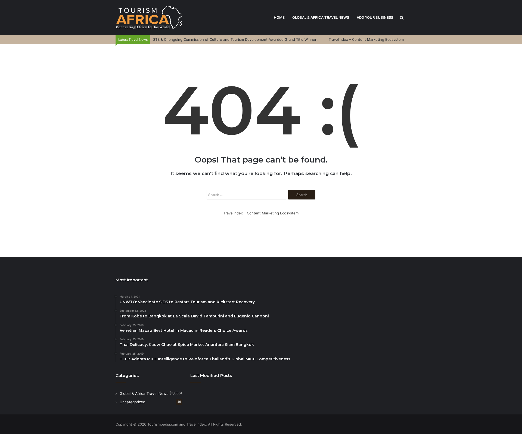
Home (279, 17)
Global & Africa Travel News (320, 17)
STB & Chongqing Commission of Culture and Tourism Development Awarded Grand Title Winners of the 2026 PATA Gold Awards (262, 39)
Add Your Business (375, 17)
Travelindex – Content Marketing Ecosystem (366, 39)
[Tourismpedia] (150, 17)
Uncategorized (132, 402)
